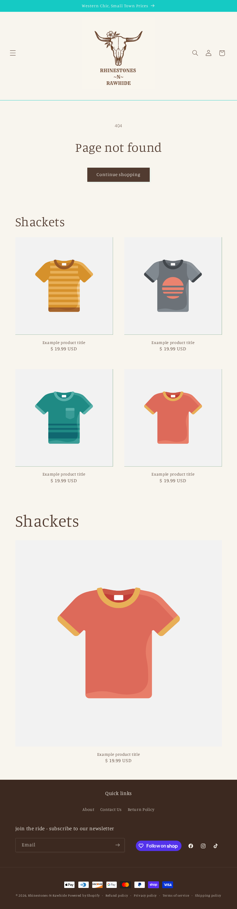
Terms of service (176, 895)
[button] (12, 53)
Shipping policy (208, 895)
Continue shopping (119, 174)
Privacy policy (145, 895)
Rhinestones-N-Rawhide (47, 895)
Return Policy (141, 809)
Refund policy (116, 895)
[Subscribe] (117, 845)
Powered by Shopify (83, 895)
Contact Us (111, 809)
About (88, 809)
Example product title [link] (64, 342)
